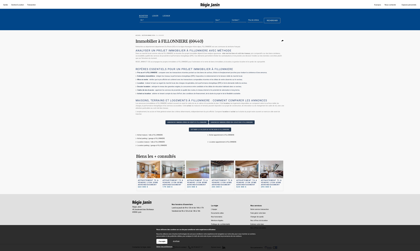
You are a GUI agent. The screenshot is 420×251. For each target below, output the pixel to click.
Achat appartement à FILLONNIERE (221, 135)
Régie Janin (136, 207)
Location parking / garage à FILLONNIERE (152, 145)
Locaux (166, 16)
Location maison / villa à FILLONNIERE (151, 142)
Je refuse (176, 241)
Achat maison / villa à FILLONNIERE (150, 135)
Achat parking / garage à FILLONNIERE (151, 138)
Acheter (143, 16)
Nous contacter (390, 5)
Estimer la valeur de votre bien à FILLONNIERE (210, 129)
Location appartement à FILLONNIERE (222, 142)
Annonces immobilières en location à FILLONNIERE (232, 122)
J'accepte (161, 241)
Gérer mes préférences (164, 246)
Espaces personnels (409, 5)
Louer (155, 16)
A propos (377, 5)
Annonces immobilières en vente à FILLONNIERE (186, 122)
